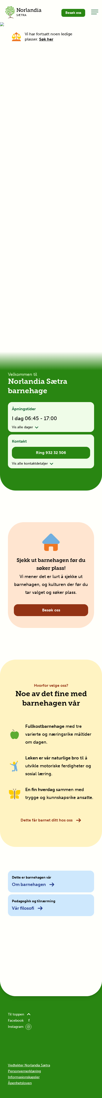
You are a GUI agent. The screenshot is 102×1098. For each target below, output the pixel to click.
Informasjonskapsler (24, 1077)
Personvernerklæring (24, 1071)
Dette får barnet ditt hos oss (47, 820)
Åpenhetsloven (20, 1083)
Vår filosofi (23, 908)
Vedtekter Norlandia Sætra (29, 1065)
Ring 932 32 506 (51, 452)
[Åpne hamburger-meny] (94, 12)
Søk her (46, 39)
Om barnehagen (29, 884)
